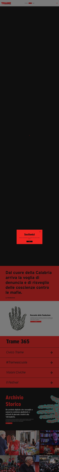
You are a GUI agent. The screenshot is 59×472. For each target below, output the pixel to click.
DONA (29, 241)
